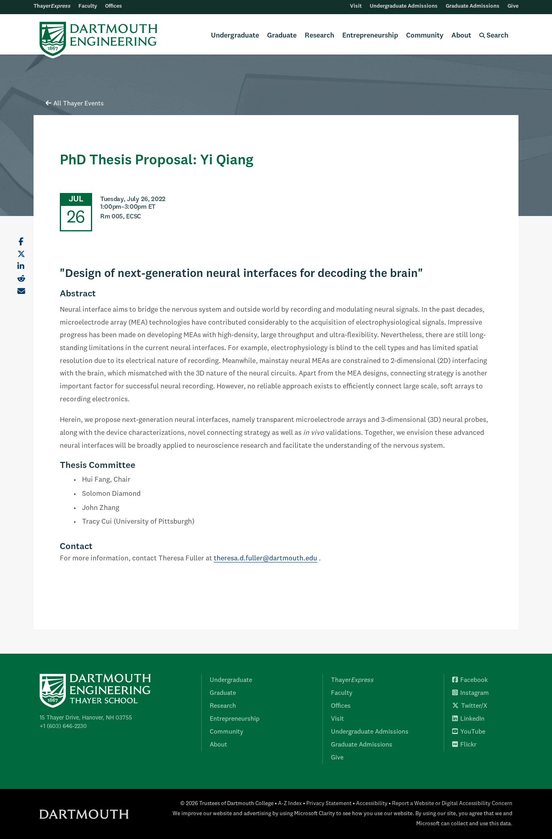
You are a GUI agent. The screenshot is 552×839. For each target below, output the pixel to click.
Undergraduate (235, 35)
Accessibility (372, 803)
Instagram (474, 693)
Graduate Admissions (472, 6)
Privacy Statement (329, 803)
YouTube (472, 732)
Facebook (474, 680)
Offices (113, 6)
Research (319, 35)
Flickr (468, 745)
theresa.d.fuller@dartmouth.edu (265, 558)
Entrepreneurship (370, 35)
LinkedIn (472, 719)
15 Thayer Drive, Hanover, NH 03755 (86, 718)
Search (496, 35)
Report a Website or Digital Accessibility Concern (452, 803)
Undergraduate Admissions (404, 6)
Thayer (52, 6)
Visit (356, 6)
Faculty (87, 6)
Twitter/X (474, 706)
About (461, 35)
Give (513, 6)
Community (424, 35)
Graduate (282, 35)
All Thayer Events (78, 104)
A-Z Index (290, 803)
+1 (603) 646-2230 (63, 726)
